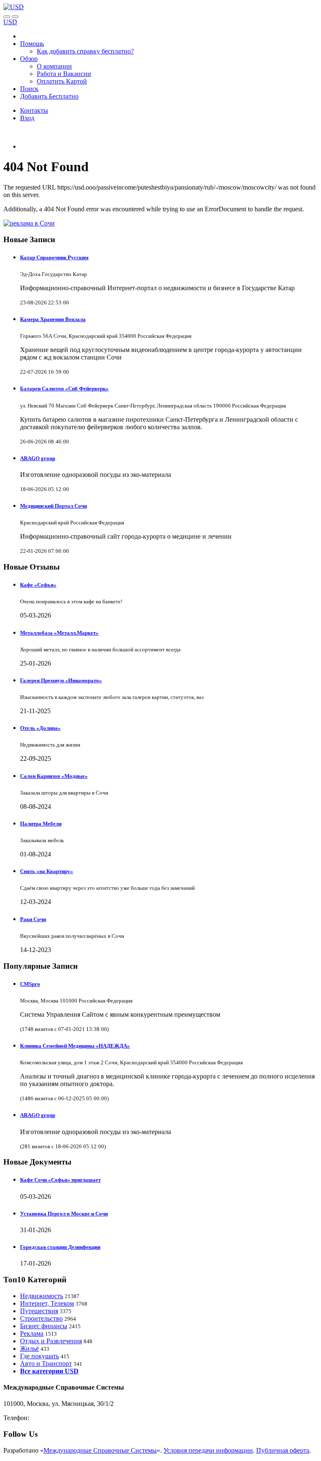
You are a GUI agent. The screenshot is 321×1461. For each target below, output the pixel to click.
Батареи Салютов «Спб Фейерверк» (64, 388)
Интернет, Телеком (47, 1303)
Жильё (29, 1348)
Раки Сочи (33, 919)
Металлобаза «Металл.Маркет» (59, 633)
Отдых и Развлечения (51, 1341)
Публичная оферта (282, 1450)
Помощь (32, 43)
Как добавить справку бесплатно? (85, 51)
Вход (27, 118)
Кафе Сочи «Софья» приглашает (60, 1180)
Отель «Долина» (40, 728)
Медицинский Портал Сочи (53, 506)
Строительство (41, 1318)
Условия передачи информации (208, 1450)
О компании (54, 66)
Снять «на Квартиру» (46, 871)
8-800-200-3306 (52, 1417)
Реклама (31, 1333)
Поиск (29, 88)
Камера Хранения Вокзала (53, 319)
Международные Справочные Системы (100, 1450)
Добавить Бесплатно (49, 96)
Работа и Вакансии (64, 73)
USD (10, 21)
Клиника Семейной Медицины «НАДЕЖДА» (75, 1046)
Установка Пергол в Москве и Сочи (64, 1213)
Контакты (34, 110)
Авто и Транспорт (46, 1363)
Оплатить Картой (62, 81)
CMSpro (30, 984)
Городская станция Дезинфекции (60, 1247)
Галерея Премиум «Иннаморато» (61, 680)
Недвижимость (41, 1295)
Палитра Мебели (40, 823)
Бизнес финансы (43, 1325)
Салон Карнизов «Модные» (54, 776)
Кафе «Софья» (38, 585)
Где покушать (39, 1356)
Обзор (29, 58)
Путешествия (39, 1310)
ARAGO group (37, 458)
